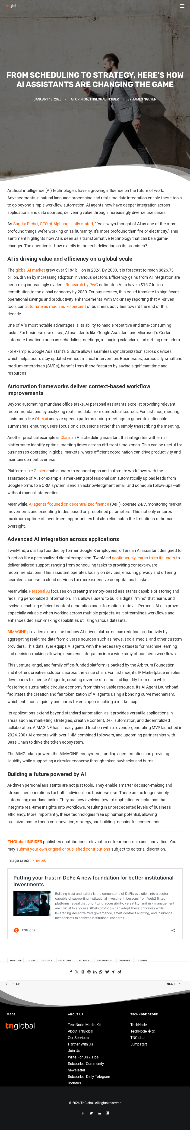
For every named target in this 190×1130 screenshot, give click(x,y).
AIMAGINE (16, 631)
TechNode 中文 (142, 1031)
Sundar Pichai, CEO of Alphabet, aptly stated (53, 223)
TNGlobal (137, 1038)
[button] (182, 6)
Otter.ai (41, 418)
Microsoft (65, 960)
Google (47, 960)
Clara (65, 437)
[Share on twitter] (77, 972)
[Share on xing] (113, 972)
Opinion (81, 99)
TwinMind (125, 960)
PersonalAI (104, 960)
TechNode (138, 1025)
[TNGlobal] (13, 6)
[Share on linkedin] (95, 972)
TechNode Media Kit (84, 1025)
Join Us (74, 1051)
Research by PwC (82, 284)
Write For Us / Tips (83, 1057)
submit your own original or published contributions (63, 849)
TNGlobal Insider (104, 99)
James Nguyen (144, 99)
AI (72, 99)
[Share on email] (119, 972)
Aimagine (16, 960)
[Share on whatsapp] (101, 972)
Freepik (39, 860)
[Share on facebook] (71, 972)
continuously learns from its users (143, 557)
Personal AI (39, 591)
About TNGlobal (80, 1031)
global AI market (30, 270)
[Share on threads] (83, 972)
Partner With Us (80, 1044)
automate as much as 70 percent (55, 306)
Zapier (39, 470)
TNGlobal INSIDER (24, 841)
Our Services (78, 1038)
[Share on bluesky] (107, 972)
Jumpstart (138, 1044)
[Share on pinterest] (89, 972)
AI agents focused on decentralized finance (69, 504)
